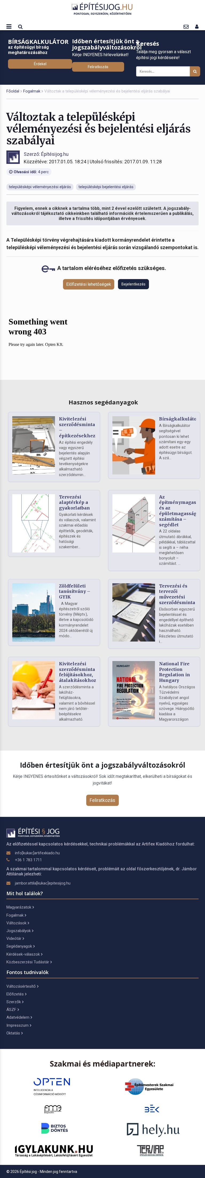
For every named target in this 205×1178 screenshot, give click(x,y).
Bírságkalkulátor (179, 419)
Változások (16, 923)
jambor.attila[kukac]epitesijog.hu (42, 883)
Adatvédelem (17, 1017)
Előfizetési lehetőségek (88, 284)
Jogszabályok (18, 930)
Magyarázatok (18, 907)
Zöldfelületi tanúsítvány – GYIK (74, 591)
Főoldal (12, 91)
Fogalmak (31, 91)
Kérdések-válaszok (23, 954)
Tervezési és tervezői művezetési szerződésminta (177, 594)
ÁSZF (11, 1009)
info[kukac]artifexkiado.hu (37, 853)
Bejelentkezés (133, 284)
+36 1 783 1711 (28, 860)
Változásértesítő (21, 986)
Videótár (13, 938)
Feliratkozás (98, 67)
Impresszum (17, 1025)
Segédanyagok (19, 946)
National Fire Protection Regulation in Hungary (174, 672)
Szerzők (13, 1001)
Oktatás (13, 1033)
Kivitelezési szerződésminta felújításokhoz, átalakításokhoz (77, 672)
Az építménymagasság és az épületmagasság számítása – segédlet (181, 510)
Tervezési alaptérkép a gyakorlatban (74, 502)
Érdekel (40, 64)
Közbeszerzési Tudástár (27, 962)
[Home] (102, 8)
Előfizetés (15, 994)
